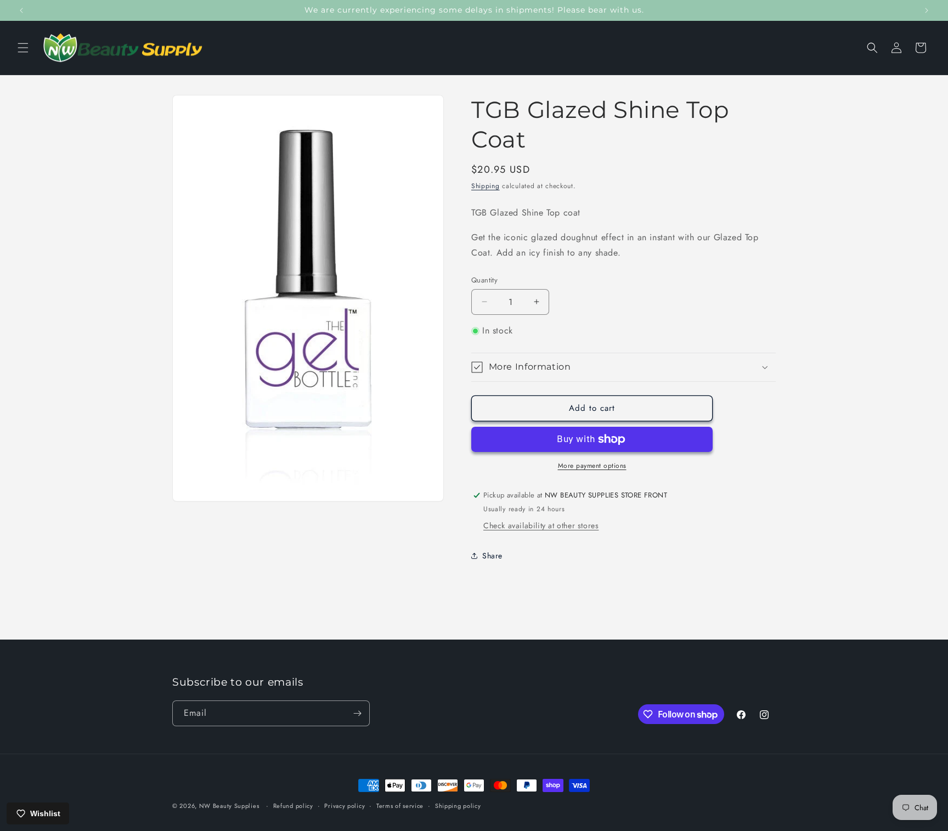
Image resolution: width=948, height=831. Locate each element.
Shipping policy (458, 805)
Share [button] (492, 555)
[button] (23, 48)
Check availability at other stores (541, 525)
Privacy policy (344, 805)
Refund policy (293, 805)
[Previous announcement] (21, 10)
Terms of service (400, 805)
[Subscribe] (357, 713)
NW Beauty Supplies (229, 805)
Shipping (485, 186)
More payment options (592, 466)
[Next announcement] (927, 10)
